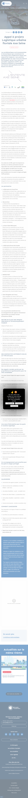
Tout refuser (19, 403)
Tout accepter (10, 403)
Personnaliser (14, 405)
